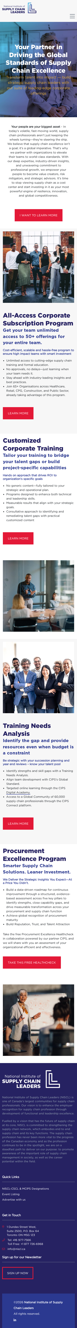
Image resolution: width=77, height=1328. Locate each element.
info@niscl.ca (16, 1249)
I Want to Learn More (38, 215)
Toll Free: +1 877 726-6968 (25, 1244)
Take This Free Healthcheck (32, 962)
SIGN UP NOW (17, 1273)
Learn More (18, 413)
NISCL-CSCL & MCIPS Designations (25, 1188)
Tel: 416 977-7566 (19, 1240)
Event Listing (11, 1194)
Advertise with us (13, 1199)
